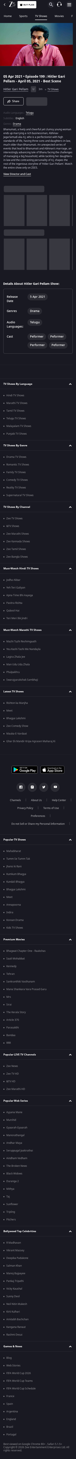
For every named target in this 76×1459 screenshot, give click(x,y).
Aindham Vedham (16, 1160)
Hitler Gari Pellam (15, 87)
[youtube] (53, 789)
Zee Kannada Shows (18, 543)
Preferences (49, 818)
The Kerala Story (16, 1014)
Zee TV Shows (14, 520)
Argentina (12, 1413)
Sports (23, 16)
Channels (25, 802)
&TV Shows (12, 528)
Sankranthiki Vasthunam (20, 983)
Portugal (11, 1436)
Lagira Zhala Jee (15, 659)
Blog (9, 1360)
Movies (59, 16)
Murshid (11, 1122)
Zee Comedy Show (17, 728)
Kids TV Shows (14, 930)
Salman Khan (14, 1268)
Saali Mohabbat (15, 960)
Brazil (9, 1429)
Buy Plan (28, 4)
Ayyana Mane (14, 1114)
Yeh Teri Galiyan (15, 589)
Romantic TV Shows (17, 466)
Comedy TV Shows (17, 482)
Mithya (10, 1191)
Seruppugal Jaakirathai (19, 1152)
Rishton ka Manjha (17, 705)
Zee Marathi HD (15, 1091)
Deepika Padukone (17, 1260)
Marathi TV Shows (16, 405)
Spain (9, 1406)
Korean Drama (15, 922)
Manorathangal (15, 1137)
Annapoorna (13, 907)
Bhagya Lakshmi (16, 720)
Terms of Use (24, 818)
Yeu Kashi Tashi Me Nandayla (23, 651)
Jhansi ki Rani (14, 868)
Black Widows (14, 1175)
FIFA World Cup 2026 (18, 1375)
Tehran (10, 976)
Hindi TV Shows (15, 397)
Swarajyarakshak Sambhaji (22, 682)
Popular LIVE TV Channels (19, 1056)
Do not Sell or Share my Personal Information (36, 826)
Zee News (12, 1068)
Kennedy (11, 968)
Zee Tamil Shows (16, 551)
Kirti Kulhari (13, 1314)
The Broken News (16, 1168)
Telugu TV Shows (16, 420)
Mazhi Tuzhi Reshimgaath (21, 643)
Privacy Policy (49, 810)
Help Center (23, 810)
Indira (9, 914)
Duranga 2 (12, 1183)
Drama (17, 122)
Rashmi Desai (14, 1337)
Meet (9, 712)
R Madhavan (13, 1245)
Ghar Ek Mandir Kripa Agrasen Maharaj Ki (30, 743)
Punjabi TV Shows (16, 436)
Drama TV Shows (16, 459)
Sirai (9, 1006)
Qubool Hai (12, 612)
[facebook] (19, 789)
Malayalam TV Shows (18, 428)
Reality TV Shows (16, 489)
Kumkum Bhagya (16, 876)
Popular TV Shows (14, 841)
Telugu (30, 111)
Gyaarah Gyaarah (16, 1129)
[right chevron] (8, 212)
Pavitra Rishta (14, 605)
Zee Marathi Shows (17, 536)
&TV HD (10, 1083)
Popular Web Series (15, 1102)
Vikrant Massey (15, 1252)
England (11, 1421)
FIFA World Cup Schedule (21, 1390)
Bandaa (10, 1037)
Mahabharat (13, 853)
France (10, 1398)
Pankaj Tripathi (15, 1283)
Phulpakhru (13, 674)
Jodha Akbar (13, 582)
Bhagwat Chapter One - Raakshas (26, 953)
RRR (8, 1045)
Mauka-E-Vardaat (16, 735)
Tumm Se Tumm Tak (18, 861)
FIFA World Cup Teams (19, 1383)
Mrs (8, 999)
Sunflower (12, 1206)
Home (8, 16)
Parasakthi (12, 1029)
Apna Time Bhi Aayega (19, 597)
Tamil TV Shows (15, 413)
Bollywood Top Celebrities (19, 1233)
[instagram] (30, 789)
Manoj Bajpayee (15, 1275)
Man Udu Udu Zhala (18, 666)
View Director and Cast (17, 176)
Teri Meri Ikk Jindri (16, 620)
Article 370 (12, 1022)
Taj (8, 1198)
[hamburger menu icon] (69, 4)
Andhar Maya (14, 1145)
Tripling (10, 1214)
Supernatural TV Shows (20, 497)
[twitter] (42, 789)
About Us (47, 802)
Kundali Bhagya (15, 884)
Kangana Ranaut (16, 1329)
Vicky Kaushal (14, 1291)
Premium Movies (14, 941)
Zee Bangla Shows (17, 559)
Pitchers (11, 1221)
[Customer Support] (59, 4)
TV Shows (41, 16)
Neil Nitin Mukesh (16, 1306)
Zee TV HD (12, 1076)
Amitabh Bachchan (17, 1321)
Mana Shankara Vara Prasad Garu (26, 991)
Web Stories (13, 1367)
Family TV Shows (16, 474)
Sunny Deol (13, 1298)
